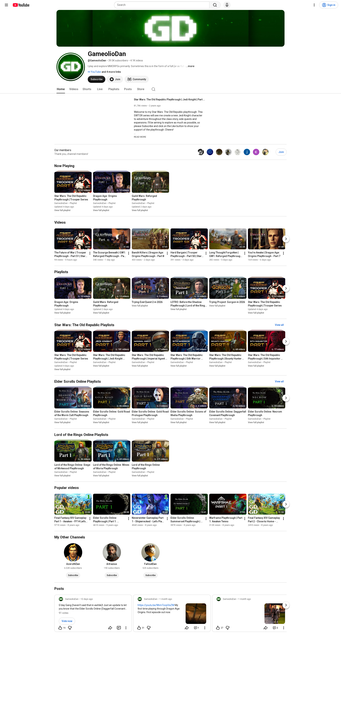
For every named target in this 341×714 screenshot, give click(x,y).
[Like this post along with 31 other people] (139, 628)
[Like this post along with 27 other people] (218, 628)
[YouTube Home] (21, 5)
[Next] (285, 238)
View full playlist (62, 210)
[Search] (215, 5)
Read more (140, 137)
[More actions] (89, 253)
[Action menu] (125, 627)
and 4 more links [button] (111, 71)
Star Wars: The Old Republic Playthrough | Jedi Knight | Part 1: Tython (169, 99)
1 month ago (165, 599)
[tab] (60, 89)
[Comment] (118, 627)
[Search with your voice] (227, 5)
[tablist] (170, 89)
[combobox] (163, 5)
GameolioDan (61, 203)
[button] (140, 137)
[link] (93, 614)
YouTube (95, 71)
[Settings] (314, 5)
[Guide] (6, 5)
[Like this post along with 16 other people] (60, 628)
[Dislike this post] (70, 628)
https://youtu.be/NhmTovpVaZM (156, 605)
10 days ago (87, 599)
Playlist (73, 203)
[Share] (110, 627)
